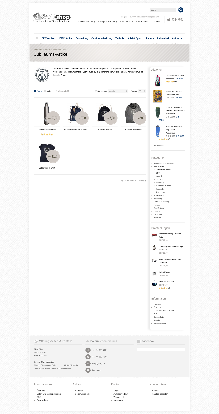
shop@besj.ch (98, 363)
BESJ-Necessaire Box (175, 75)
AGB (155, 314)
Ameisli (159, 176)
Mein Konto (127, 21)
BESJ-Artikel (48, 38)
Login (116, 391)
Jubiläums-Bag (105, 129)
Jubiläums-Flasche (47, 129)
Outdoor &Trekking (101, 38)
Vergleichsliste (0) (108, 21)
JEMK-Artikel (65, 38)
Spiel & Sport (134, 38)
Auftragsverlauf (121, 394)
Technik (119, 38)
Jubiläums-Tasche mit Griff (76, 129)
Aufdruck (177, 38)
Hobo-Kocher (164, 272)
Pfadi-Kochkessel (166, 282)
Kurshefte (160, 189)
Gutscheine (160, 192)
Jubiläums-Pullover (133, 129)
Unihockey (160, 182)
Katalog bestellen (160, 394)
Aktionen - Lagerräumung (163, 163)
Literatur (149, 38)
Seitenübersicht (160, 323)
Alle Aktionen (159, 146)
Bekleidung (82, 38)
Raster (39, 91)
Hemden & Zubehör (163, 186)
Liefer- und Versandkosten (164, 311)
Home (37, 38)
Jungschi (159, 179)
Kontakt (157, 320)
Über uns (157, 307)
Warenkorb (143, 21)
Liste (49, 91)
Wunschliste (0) (87, 21)
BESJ (158, 173)
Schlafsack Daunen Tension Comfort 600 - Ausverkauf (175, 110)
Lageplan (157, 304)
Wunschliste (119, 397)
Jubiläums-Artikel (59, 49)
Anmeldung (137, 17)
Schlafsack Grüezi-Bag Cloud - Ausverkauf (174, 130)
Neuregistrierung (152, 17)
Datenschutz (159, 317)
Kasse (157, 21)
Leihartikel (163, 38)
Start (36, 49)
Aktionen (79, 391)
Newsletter (118, 400)
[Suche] (180, 9)
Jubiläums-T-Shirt (47, 168)
